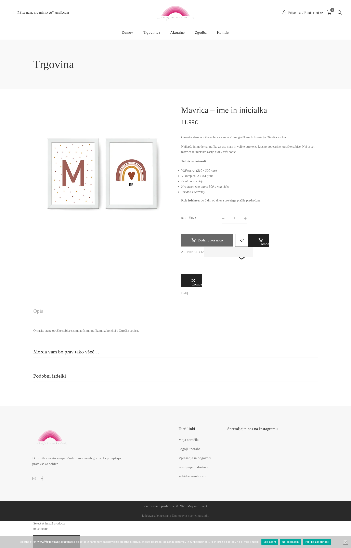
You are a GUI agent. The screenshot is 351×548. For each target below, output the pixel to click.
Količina (189, 218)
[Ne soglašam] (345, 542)
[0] (329, 13)
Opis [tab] (38, 311)
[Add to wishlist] (241, 240)
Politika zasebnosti (317, 541)
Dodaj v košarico (210, 240)
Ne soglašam (290, 541)
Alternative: (192, 251)
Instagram (34, 479)
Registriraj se (313, 12)
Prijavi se (294, 12)
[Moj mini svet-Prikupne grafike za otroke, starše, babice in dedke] (175, 12)
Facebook (42, 479)
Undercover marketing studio (190, 515)
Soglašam (269, 541)
